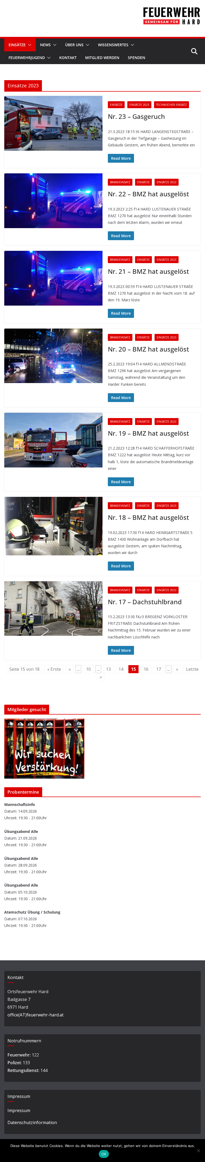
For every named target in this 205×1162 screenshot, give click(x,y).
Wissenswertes (113, 44)
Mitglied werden (102, 57)
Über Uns (74, 44)
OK (104, 1154)
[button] (28, 45)
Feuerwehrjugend (27, 57)
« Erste (54, 669)
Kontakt (68, 57)
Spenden (136, 57)
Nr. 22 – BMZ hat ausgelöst (148, 193)
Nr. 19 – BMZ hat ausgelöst (148, 433)
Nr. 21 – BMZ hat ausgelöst (148, 271)
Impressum (18, 1110)
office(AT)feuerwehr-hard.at (35, 1015)
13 (108, 669)
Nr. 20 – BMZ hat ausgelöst (148, 349)
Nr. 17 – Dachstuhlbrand (145, 601)
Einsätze (17, 44)
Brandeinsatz (120, 182)
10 (88, 669)
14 (121, 669)
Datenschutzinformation (32, 1122)
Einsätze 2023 (139, 105)
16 (146, 669)
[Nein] (198, 1150)
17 (158, 669)
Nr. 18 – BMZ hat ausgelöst (148, 517)
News (45, 44)
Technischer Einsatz (171, 105)
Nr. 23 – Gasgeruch (136, 116)
